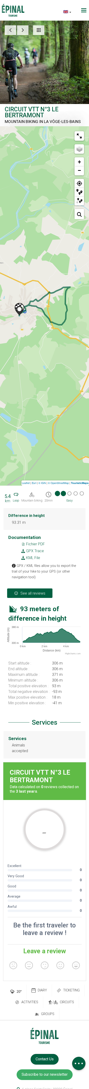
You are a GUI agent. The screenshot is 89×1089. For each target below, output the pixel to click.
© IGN (42, 483)
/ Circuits (63, 1002)
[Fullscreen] (79, 136)
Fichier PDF (35, 544)
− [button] (79, 170)
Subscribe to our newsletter (45, 1074)
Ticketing (71, 990)
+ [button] (79, 162)
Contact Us (45, 1059)
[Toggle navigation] (84, 10)
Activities (29, 1002)
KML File (32, 558)
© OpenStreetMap (58, 483)
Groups (47, 1014)
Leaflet (26, 483)
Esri (34, 483)
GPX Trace (34, 551)
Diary (42, 990)
